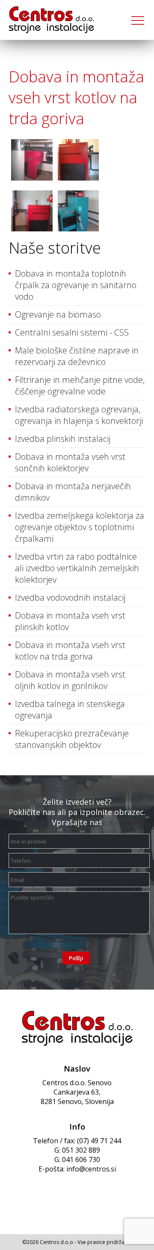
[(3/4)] (32, 212)
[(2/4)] (78, 161)
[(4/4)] (78, 212)
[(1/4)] (32, 161)
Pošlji (76, 958)
